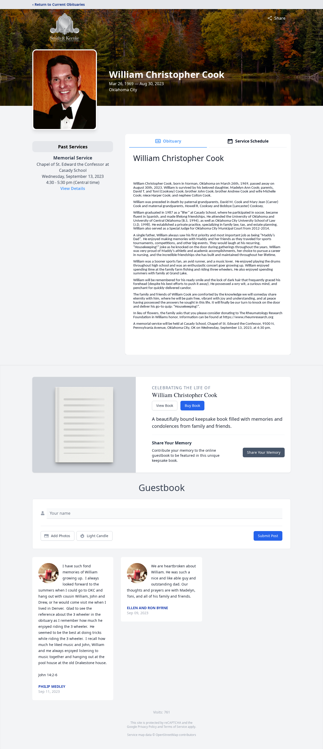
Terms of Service (175, 727)
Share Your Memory (263, 452)
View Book (164, 405)
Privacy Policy (147, 727)
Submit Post (268, 535)
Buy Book (192, 405)
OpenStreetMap (167, 735)
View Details (72, 188)
